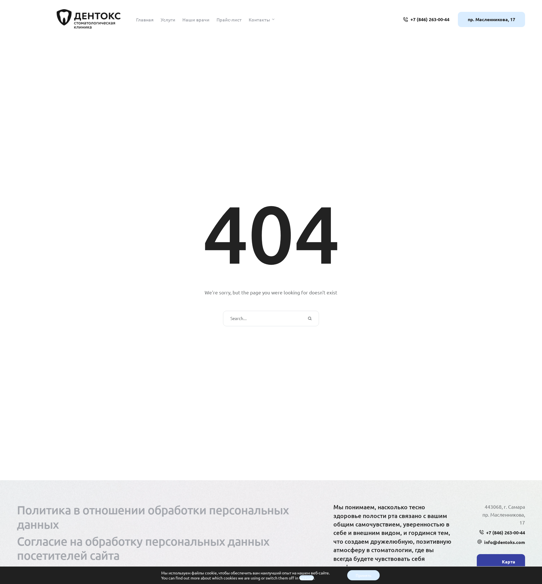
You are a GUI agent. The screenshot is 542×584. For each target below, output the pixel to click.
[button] (273, 19)
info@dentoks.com (504, 542)
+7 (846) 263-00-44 (505, 532)
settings (306, 577)
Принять (363, 575)
